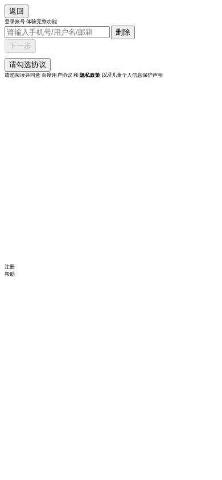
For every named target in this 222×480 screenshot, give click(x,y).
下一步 (20, 46)
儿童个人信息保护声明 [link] (132, 75)
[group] (111, 68)
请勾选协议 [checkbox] (27, 64)
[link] (90, 75)
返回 (16, 11)
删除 (123, 32)
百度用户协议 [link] (57, 75)
